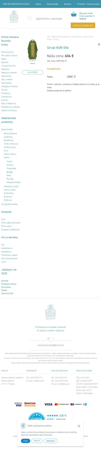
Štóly (9, 175)
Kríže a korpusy (11, 144)
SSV (48, 36)
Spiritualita (6, 83)
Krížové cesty (10, 147)
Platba (4, 290)
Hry (2, 245)
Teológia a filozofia (9, 86)
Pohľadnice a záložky (10, 107)
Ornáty (56, 39)
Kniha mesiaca (10, 36)
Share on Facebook (99, 44)
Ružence (8, 200)
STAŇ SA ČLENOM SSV (83, 25)
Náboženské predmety (61, 36)
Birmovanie (6, 226)
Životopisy (5, 93)
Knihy (38, 4)
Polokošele (11, 168)
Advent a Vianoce (9, 110)
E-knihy (4, 100)
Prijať (25, 441)
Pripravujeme (7, 52)
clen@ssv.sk (63, 384)
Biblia (3, 59)
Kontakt (67, 4)
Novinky (6, 40)
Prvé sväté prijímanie (10, 223)
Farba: (50, 76)
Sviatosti (6, 211)
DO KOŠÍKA (32, 72)
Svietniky (8, 196)
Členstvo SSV (7, 293)
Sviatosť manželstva (10, 229)
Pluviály (10, 179)
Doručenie (6, 287)
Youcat (4, 90)
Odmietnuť (50, 441)
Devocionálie (52, 4)
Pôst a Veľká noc (8, 103)
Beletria (4, 62)
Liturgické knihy (8, 66)
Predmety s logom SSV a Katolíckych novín (9, 258)
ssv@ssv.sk (38, 381)
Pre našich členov (9, 55)
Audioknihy (6, 96)
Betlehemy (9, 140)
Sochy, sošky (9, 190)
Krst (6, 150)
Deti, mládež (6, 79)
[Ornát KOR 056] (32, 50)
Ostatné (10, 165)
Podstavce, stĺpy (11, 186)
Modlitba (5, 69)
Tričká (9, 161)
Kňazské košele (14, 182)
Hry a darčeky (9, 237)
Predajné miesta (8, 284)
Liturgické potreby (9, 204)
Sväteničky (9, 193)
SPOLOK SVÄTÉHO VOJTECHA (16, 4)
